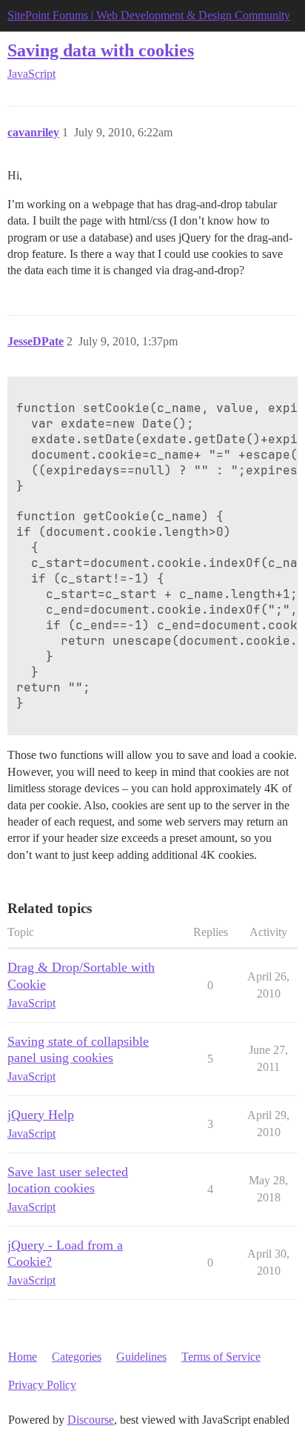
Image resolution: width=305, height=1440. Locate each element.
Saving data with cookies (100, 50)
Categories (76, 1356)
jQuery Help (40, 1114)
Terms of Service (221, 1356)
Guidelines (141, 1356)
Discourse (90, 1419)
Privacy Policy (42, 1384)
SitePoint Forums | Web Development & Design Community (148, 15)
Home (22, 1356)
